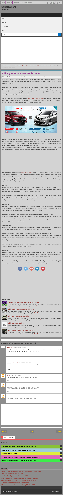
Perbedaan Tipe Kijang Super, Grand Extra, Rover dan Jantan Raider (18, 480)
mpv (30, 76)
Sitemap (30, 2)
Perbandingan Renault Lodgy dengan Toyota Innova (23, 302)
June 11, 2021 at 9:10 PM (16, 375)
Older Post (59, 431)
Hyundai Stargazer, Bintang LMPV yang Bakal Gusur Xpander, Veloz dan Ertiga (21, 471)
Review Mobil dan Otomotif (8, 8)
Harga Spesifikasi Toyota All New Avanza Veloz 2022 (14, 476)
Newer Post (4, 431)
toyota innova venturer (38, 76)
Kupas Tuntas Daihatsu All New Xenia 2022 (12, 473)
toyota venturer (45, 76)
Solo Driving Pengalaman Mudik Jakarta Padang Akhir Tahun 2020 (18, 485)
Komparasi (5, 27)
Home (4, 15)
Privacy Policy (16, 2)
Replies (10, 359)
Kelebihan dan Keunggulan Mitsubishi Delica (21, 309)
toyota (32, 76)
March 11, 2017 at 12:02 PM (20, 347)
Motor (4, 23)
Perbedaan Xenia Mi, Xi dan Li (9, 453)
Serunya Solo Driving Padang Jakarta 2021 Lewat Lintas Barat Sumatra (19, 478)
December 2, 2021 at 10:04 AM (19, 385)
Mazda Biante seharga (27, 172)
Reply (8, 354)
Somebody (9, 396)
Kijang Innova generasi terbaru (36, 98)
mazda (15, 76)
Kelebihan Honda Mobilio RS (16, 323)
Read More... (36, 306)
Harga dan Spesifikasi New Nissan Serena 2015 (22, 330)
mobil (23, 76)
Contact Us (9, 2)
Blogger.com (58, 491)
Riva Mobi (15, 362)
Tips (3, 30)
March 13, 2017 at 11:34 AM (24, 362)
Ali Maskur (9, 385)
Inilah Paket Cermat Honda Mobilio (18, 316)
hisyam (8, 375)
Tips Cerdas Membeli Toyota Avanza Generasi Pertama (15, 482)
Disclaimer (24, 2)
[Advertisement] (31, 49)
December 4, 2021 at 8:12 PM (18, 396)
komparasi (12, 76)
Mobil (3, 19)
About (3, 2)
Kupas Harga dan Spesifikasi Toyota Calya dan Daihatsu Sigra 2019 (19, 446)
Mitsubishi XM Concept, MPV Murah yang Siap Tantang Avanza (18, 450)
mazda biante (19, 76)
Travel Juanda (10, 347)
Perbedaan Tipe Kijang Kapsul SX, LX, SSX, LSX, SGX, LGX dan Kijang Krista (21, 457)
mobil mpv (27, 76)
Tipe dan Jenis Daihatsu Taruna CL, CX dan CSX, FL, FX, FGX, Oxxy (19, 460)
